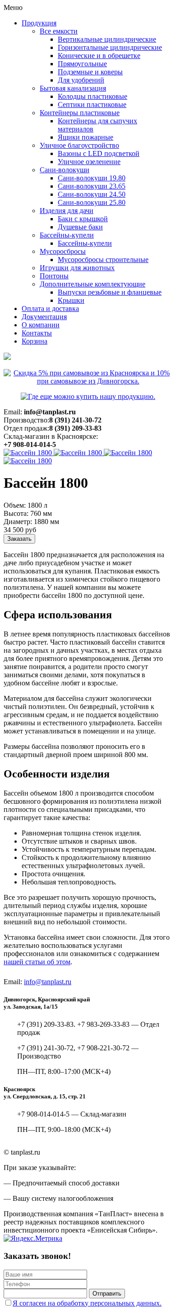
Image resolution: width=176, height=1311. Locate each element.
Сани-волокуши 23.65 (91, 186)
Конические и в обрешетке (99, 55)
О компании (41, 325)
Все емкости (59, 31)
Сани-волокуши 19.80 (91, 178)
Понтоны (54, 276)
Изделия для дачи (66, 210)
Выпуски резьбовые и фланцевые (110, 292)
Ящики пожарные (85, 137)
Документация (44, 316)
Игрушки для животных (77, 268)
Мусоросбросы (63, 251)
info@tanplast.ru (47, 982)
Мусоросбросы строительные (103, 259)
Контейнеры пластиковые (80, 113)
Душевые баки (80, 227)
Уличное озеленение (89, 161)
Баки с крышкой (83, 219)
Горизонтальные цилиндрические (110, 47)
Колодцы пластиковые (92, 96)
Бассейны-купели (67, 235)
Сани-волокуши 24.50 (91, 194)
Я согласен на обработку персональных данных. (87, 1303)
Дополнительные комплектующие (92, 284)
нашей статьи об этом (37, 962)
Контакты (37, 333)
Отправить (107, 1293)
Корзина (34, 341)
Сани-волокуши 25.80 (91, 202)
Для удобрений (81, 80)
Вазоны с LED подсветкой (98, 153)
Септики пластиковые (92, 104)
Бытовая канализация (73, 88)
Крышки (71, 300)
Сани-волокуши (64, 170)
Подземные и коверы (90, 72)
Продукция (39, 23)
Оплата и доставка (50, 308)
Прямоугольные (82, 64)
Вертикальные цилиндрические (107, 39)
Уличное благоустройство (79, 145)
